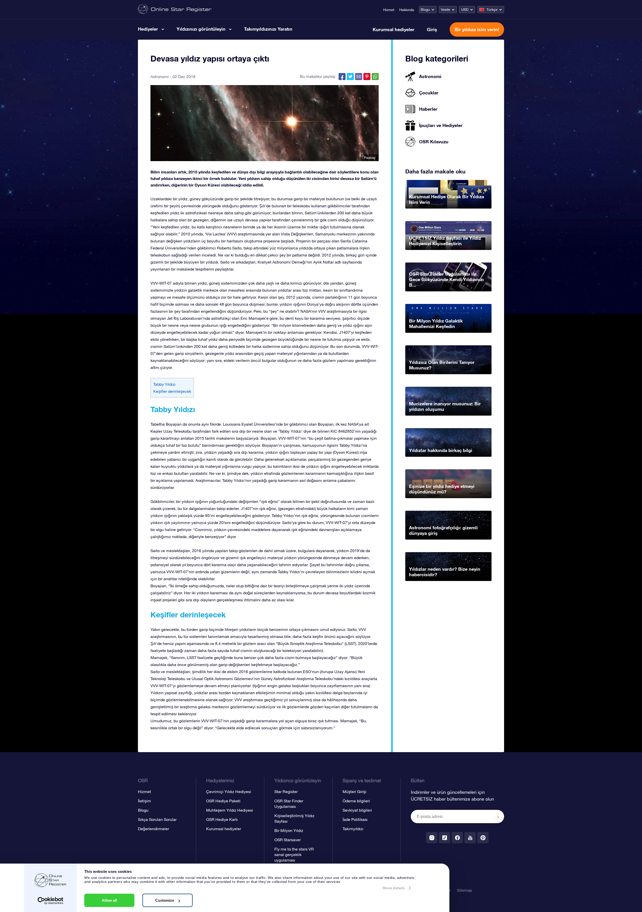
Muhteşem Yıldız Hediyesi (229, 810)
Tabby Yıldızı (164, 384)
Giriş (432, 29)
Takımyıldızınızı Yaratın (268, 29)
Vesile (445, 10)
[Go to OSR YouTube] (470, 837)
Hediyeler (148, 29)
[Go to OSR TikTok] (444, 837)
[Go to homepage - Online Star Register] (174, 9)
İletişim (144, 801)
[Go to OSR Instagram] (431, 837)
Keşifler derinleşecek (172, 391)
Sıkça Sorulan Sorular (157, 819)
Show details (393, 888)
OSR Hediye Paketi (223, 801)
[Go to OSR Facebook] (457, 837)
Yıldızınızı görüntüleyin (201, 29)
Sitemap (464, 890)
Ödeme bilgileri (356, 801)
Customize (164, 900)
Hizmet (388, 10)
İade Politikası (355, 819)
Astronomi (159, 76)
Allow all (109, 900)
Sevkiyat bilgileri (357, 810)
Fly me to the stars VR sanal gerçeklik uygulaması (294, 854)
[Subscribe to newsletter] (498, 817)
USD (464, 10)
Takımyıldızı (353, 828)
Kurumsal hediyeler (393, 29)
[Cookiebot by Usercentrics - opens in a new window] (50, 900)
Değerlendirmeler (153, 828)
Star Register (286, 791)
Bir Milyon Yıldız (288, 830)
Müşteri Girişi (354, 791)
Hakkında (406, 10)
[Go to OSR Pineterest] (483, 837)
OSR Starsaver (287, 839)
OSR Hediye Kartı (222, 819)
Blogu (425, 10)
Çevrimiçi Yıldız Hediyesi (228, 791)
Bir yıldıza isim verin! (477, 29)
